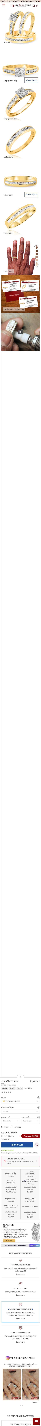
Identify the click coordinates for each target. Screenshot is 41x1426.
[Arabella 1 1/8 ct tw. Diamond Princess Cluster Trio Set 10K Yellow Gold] (20, 294)
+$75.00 (17, 1127)
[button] (12, 1384)
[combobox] (20, 1101)
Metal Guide (38, 1097)
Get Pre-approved (30, 1187)
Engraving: (5, 1127)
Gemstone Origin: (7, 1107)
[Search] (34, 5)
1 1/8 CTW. (20, 1088)
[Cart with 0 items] (38, 5)
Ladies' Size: (5, 1117)
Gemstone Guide (38, 1107)
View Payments (11, 1187)
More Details (28, 1088)
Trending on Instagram (23, 1358)
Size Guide (38, 1117)
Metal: (3, 1098)
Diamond (12, 1088)
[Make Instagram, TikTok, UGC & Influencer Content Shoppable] (34, 1402)
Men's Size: (25, 1117)
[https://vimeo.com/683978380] (20, 332)
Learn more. (20, 1274)
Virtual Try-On (31, 80)
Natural (4, 1088)
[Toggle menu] (3, 6)
